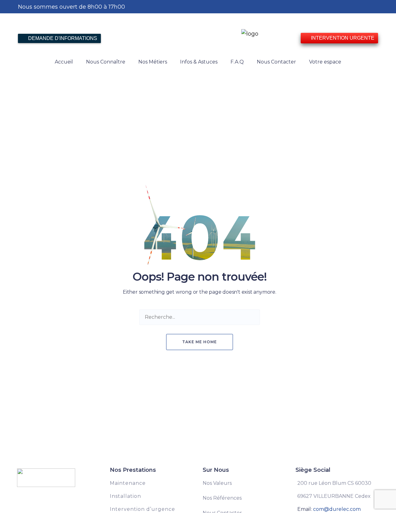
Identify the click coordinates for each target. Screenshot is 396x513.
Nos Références (222, 498)
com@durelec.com (337, 509)
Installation (125, 496)
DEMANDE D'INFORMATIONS (62, 38)
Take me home (199, 342)
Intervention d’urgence (142, 509)
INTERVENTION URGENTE (342, 38)
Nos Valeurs (217, 483)
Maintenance (128, 483)
